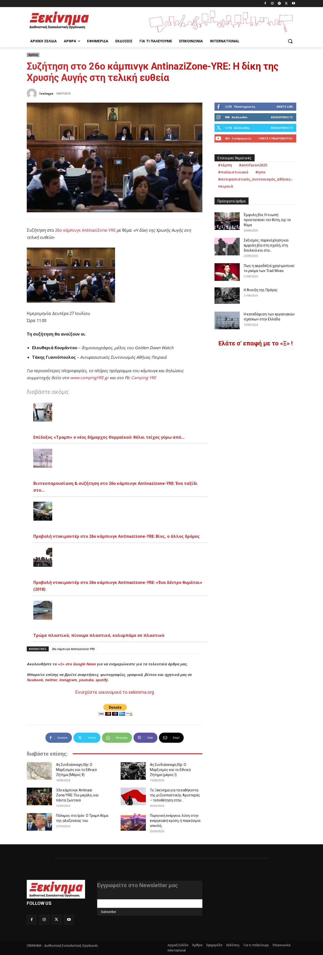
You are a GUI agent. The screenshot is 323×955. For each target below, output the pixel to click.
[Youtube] (293, 4)
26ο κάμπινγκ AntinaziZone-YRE (85, 230)
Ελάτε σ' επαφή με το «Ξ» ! (255, 343)
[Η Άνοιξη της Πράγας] (227, 295)
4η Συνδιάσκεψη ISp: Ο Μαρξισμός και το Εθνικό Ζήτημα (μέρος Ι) (170, 770)
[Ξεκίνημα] (32, 93)
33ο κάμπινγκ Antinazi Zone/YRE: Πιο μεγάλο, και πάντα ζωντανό (77, 795)
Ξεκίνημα (46, 93)
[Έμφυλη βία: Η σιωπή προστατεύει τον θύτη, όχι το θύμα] (227, 221)
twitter (51, 679)
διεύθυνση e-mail (110, 897)
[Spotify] (279, 4)
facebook (35, 679)
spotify (101, 679)
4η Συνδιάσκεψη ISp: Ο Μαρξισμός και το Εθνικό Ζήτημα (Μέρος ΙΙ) (76, 770)
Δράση (33, 54)
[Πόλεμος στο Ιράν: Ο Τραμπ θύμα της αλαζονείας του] (39, 822)
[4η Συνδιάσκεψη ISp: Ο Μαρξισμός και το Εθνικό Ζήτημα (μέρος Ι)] (133, 771)
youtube (86, 679)
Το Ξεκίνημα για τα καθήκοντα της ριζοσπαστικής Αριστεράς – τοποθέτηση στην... (175, 795)
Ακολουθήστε (282, 117)
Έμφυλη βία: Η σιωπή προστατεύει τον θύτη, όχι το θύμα (267, 220)
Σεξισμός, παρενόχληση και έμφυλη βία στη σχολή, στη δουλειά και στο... (266, 245)
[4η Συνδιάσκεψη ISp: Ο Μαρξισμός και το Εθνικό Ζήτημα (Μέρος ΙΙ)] (39, 771)
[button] (290, 41)
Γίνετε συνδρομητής (275, 138)
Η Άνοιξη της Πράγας (261, 290)
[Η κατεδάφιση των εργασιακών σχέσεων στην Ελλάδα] (227, 320)
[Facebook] (265, 4)
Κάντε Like (285, 106)
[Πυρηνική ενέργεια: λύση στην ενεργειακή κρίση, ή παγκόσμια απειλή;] (133, 822)
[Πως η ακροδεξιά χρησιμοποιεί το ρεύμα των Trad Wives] (227, 272)
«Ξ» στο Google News (77, 664)
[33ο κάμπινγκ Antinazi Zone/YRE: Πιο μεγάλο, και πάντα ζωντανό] (39, 796)
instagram (68, 679)
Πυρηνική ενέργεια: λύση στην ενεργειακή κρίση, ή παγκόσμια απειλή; (175, 821)
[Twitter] (286, 4)
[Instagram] (272, 4)
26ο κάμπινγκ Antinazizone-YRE (73, 649)
